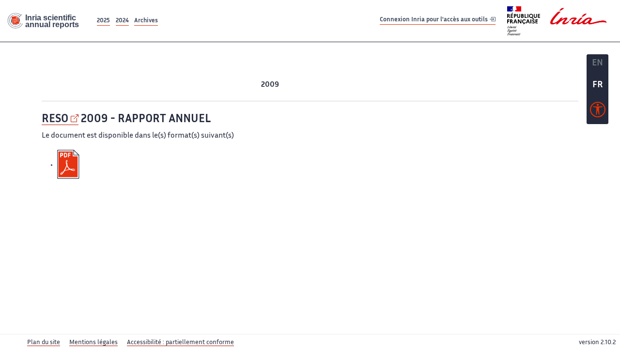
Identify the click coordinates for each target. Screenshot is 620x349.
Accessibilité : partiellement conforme (180, 343)
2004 (365, 85)
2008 (289, 85)
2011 (234, 85)
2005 (346, 85)
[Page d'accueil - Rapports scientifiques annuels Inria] (47, 21)
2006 (327, 85)
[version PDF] (69, 164)
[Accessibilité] (597, 112)
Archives (146, 21)
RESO (55, 119)
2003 (384, 85)
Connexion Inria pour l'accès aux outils (434, 20)
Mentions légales (93, 343)
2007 (308, 85)
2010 (251, 85)
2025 (103, 21)
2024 (122, 21)
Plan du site (43, 343)
